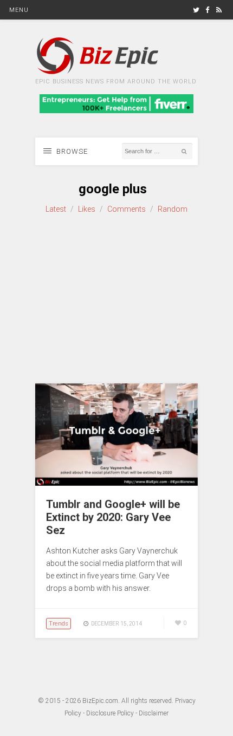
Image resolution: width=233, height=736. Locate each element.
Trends (58, 623)
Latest (56, 209)
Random (172, 209)
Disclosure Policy (110, 713)
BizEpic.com (100, 701)
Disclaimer (154, 713)
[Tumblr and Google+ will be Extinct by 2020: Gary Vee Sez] (116, 483)
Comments (126, 209)
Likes (86, 209)
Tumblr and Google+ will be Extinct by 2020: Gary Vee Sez (113, 517)
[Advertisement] (116, 299)
